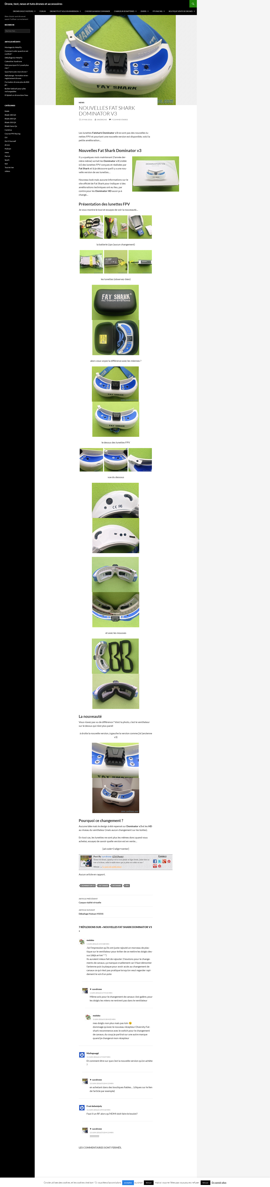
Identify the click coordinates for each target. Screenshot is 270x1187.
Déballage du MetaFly (13, 57)
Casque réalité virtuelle (90, 901)
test (6, 163)
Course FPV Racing (12, 133)
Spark (7, 160)
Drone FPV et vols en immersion (64, 11)
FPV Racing (157, 11)
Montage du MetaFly (13, 47)
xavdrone (102, 119)
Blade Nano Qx (11, 126)
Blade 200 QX (10, 118)
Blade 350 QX (10, 122)
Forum (43, 11)
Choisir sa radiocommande (97, 11)
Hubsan (8, 148)
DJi (6, 137)
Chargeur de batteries (124, 11)
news (81, 102)
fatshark (116, 886)
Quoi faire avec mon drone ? (16, 72)
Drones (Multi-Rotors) (23, 11)
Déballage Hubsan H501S (91, 912)
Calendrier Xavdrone (13, 61)
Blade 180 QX (10, 115)
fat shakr (103, 886)
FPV (127, 886)
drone (7, 145)
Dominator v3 (88, 886)
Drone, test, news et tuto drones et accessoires (33, 3)
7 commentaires (120, 119)
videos (7, 171)
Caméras (8, 130)
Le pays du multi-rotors (112, 867)
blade (7, 111)
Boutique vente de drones (181, 11)
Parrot (7, 156)
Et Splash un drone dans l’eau (16, 95)
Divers (143, 11)
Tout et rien (9, 167)
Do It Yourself (10, 141)
